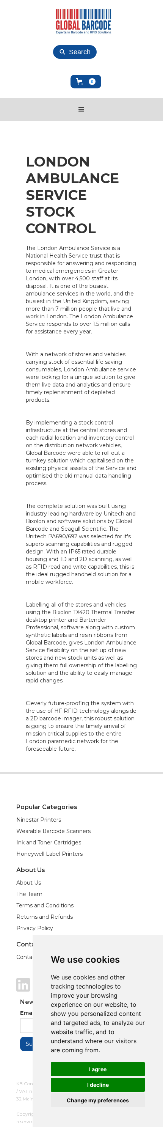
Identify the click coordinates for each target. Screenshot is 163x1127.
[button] (86, 81)
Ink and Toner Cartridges (48, 842)
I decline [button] (98, 1084)
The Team (29, 894)
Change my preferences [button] (98, 1100)
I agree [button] (98, 1069)
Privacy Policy (34, 928)
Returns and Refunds (44, 916)
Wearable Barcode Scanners (53, 831)
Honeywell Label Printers (49, 853)
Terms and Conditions (45, 905)
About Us (28, 882)
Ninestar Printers (38, 819)
